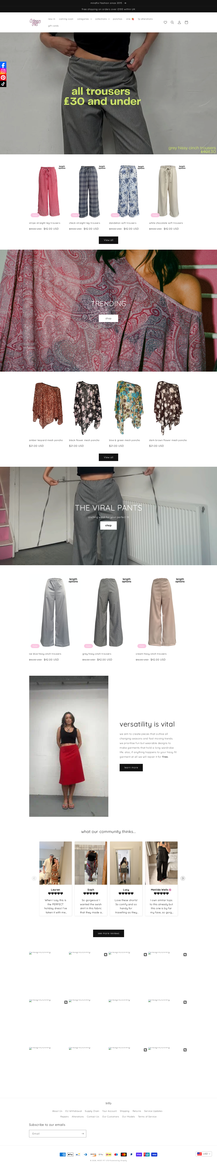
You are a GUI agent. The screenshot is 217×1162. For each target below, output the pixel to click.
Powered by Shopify (118, 1160)
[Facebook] (3, 65)
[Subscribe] (82, 1133)
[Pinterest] (3, 77)
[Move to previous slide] (34, 878)
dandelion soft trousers (122, 223)
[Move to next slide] (183, 878)
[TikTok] (3, 84)
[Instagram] (3, 71)
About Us (57, 1111)
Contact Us (93, 1116)
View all (108, 240)
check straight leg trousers (84, 223)
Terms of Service (147, 1116)
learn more (131, 767)
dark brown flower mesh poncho (168, 440)
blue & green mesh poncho (124, 440)
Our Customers (110, 1116)
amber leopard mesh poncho (46, 440)
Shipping (124, 1111)
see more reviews (108, 933)
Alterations (78, 1116)
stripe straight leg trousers (44, 223)
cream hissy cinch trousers (151, 653)
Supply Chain (92, 1111)
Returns (137, 1111)
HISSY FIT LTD (103, 1160)
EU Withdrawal (73, 1111)
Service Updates (153, 1111)
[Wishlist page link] (165, 22)
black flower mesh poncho (84, 440)
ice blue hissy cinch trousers (45, 653)
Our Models (128, 1116)
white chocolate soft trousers (166, 223)
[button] (84, 19)
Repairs (64, 1116)
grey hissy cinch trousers (96, 653)
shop (108, 318)
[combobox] (204, 1153)
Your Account (109, 1111)
